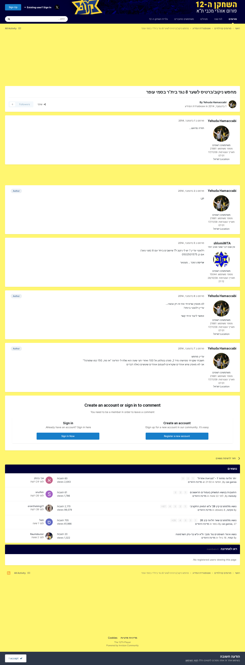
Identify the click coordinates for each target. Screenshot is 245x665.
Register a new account (177, 436)
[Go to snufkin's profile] (49, 494)
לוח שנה (218, 19)
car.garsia (231, 481)
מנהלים (204, 19)
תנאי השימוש (192, 660)
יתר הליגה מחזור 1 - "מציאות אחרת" (216, 478)
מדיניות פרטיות (129, 637)
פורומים (233, 19)
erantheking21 (36, 506)
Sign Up (13, 7)
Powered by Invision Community (122, 645)
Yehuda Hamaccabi (215, 102)
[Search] (9, 19)
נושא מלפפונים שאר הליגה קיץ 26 (217, 520)
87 (164, 506)
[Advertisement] (174, 61)
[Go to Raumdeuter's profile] (49, 536)
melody (232, 495)
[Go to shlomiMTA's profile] (221, 259)
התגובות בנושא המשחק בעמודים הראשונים (212, 492)
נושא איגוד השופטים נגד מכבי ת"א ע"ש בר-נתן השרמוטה (206, 534)
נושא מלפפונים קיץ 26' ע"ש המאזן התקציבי (212, 506)
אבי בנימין (39, 478)
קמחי (230, 537)
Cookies (112, 637)
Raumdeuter (37, 534)
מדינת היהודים (195, 481)
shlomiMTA (222, 243)
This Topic (23, 19)
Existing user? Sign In (38, 7)
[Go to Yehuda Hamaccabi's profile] (232, 104)
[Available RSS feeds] (8, 573)
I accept (14, 658)
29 (174, 520)
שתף (41, 104)
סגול (41, 520)
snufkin (40, 492)
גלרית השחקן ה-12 (158, 19)
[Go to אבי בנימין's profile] (49, 480)
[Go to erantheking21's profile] (49, 508)
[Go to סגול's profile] (49, 522)
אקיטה (230, 509)
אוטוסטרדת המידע (195, 106)
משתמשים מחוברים (184, 19)
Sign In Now (68, 436)
